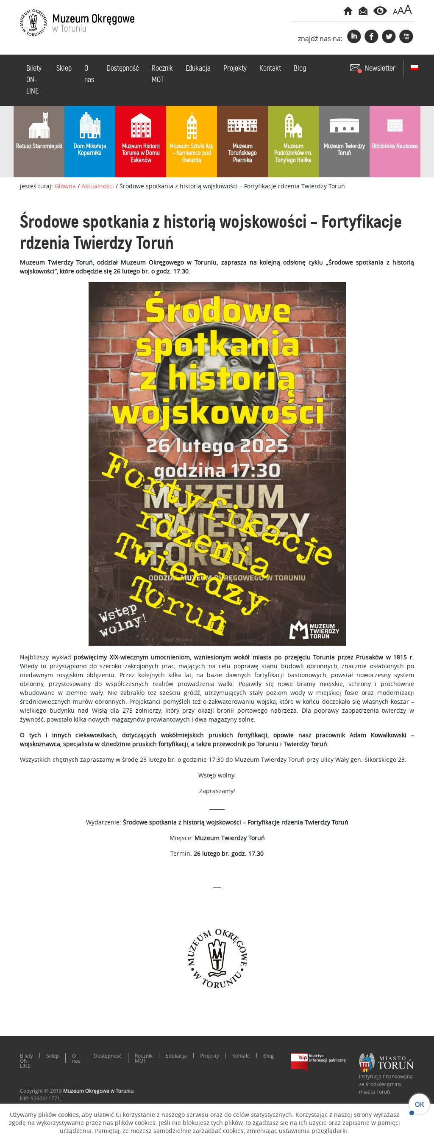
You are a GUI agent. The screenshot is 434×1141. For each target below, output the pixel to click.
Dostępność (123, 68)
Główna (65, 186)
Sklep (64, 68)
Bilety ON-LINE (34, 80)
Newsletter (380, 68)
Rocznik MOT (162, 74)
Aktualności (97, 186)
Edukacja (198, 68)
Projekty (235, 68)
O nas (89, 74)
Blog (300, 68)
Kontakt (270, 68)
